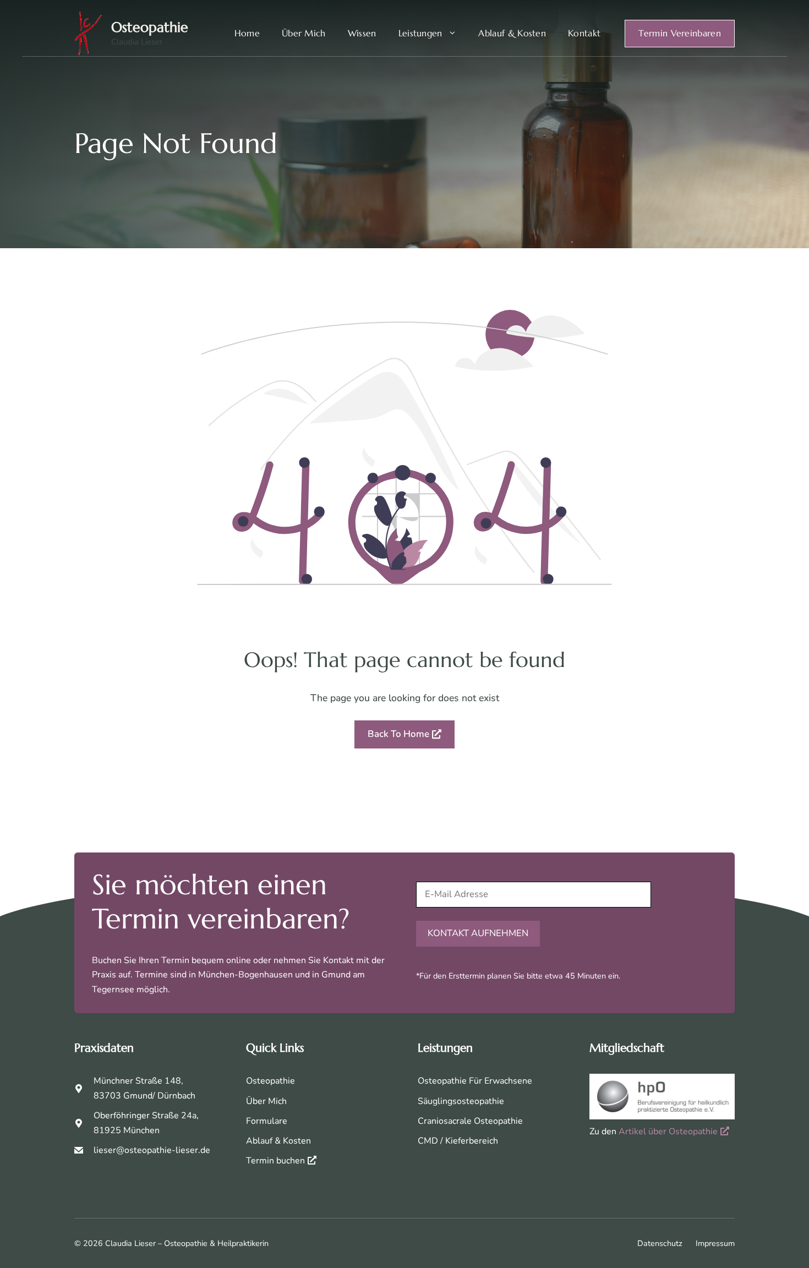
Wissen (362, 33)
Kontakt (584, 33)
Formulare (266, 1121)
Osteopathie (149, 27)
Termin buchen (275, 1161)
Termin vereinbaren (679, 33)
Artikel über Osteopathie (668, 1131)
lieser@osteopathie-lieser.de (152, 1150)
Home (247, 33)
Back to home (398, 734)
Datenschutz (659, 1243)
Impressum (715, 1243)
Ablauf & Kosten (512, 33)
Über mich (304, 33)
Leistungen (420, 33)
